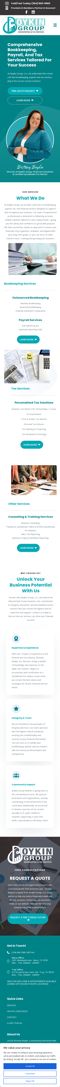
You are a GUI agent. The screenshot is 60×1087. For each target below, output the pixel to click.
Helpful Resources (17, 1011)
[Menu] (55, 25)
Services (11, 1005)
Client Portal (14, 1023)
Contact (12, 1017)
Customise (30, 1073)
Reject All (30, 1081)
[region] (30, 1065)
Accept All (30, 1066)
